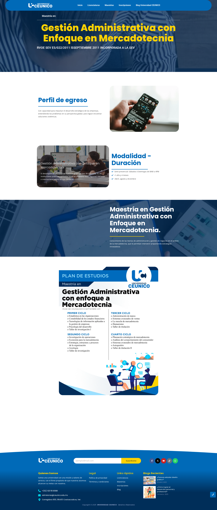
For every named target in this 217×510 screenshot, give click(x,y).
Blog (119, 489)
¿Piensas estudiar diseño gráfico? (167, 478)
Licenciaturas (94, 5)
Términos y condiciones (99, 482)
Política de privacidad (98, 478)
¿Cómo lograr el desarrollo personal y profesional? (166, 489)
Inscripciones (125, 5)
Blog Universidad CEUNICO (148, 5)
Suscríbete (131, 460)
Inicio (80, 5)
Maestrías (109, 5)
